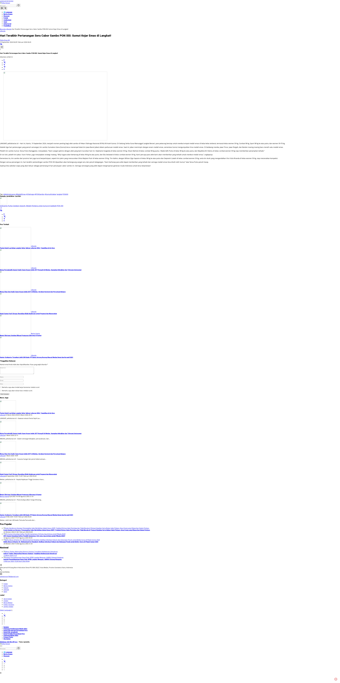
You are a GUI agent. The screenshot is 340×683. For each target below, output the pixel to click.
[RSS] (4, 624)
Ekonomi (6, 656)
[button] (18, 5)
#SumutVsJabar (50, 194)
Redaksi (6, 627)
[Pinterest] (4, 618)
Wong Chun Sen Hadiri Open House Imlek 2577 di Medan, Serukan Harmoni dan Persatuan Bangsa (33, 292)
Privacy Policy (8, 637)
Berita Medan (8, 603)
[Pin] (5, 67)
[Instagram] (4, 622)
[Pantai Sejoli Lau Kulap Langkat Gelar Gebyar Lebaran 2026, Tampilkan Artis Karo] (15, 246)
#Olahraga (30, 194)
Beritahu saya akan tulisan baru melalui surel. (17, 391)
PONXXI (65, 194)
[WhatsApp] (4, 69)
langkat (59, 194)
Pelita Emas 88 (5, 40)
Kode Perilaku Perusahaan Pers (14, 634)
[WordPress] (4, 620)
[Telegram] (4, 65)
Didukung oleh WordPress (8, 642)
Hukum (6, 588)
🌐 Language (8, 652)
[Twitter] (5, 63)
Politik (6, 584)
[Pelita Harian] (5, 3)
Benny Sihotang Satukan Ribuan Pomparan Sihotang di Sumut (20, 335)
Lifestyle (2, 31)
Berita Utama (35, 334)
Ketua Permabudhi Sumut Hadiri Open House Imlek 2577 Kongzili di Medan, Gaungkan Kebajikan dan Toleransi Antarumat (40, 270)
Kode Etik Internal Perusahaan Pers (16, 630)
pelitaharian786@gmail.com (9, 577)
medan (6, 601)
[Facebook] (4, 613)
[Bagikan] (2, 47)
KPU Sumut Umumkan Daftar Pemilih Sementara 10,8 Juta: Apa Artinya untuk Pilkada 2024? (34, 536)
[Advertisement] (53, 180)
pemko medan (8, 607)
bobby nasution (9, 605)
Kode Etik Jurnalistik (11, 632)
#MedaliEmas (21, 194)
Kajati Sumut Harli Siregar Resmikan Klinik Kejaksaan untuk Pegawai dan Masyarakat (28, 313)
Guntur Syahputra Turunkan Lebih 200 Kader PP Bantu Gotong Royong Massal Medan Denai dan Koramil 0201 (36, 357)
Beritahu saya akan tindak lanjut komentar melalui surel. (21, 387)
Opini (5, 592)
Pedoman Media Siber (11, 635)
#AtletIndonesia (9, 194)
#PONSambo (39, 194)
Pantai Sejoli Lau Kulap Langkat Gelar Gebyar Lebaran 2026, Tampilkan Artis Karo (27, 248)
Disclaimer (7, 639)
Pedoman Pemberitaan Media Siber (15, 629)
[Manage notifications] (335, 679)
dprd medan (8, 599)
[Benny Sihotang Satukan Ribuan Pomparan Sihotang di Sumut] (15, 334)
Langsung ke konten (6, 1)
